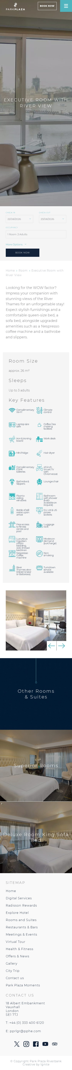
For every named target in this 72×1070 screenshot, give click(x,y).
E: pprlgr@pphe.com (23, 1031)
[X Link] (16, 1045)
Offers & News (17, 956)
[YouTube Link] (45, 1045)
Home (10, 270)
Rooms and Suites (21, 920)
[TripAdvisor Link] (55, 1045)
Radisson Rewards (21, 905)
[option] (36, 620)
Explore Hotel (17, 913)
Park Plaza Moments (23, 985)
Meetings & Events (21, 934)
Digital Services (19, 898)
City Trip (13, 971)
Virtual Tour (15, 942)
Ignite (45, 1064)
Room (23, 270)
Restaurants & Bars (22, 927)
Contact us (15, 978)
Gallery (11, 963)
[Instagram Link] (26, 1046)
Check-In (10, 212)
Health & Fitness (19, 949)
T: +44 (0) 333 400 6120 (25, 1023)
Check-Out (44, 212)
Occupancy (12, 227)
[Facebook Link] (36, 1045)
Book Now (47, 6)
